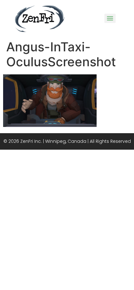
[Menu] (110, 18)
